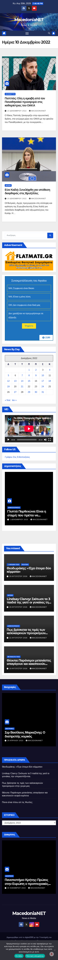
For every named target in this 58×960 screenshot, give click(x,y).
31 (43, 392)
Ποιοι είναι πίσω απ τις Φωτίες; (17, 802)
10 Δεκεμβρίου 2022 (17, 111)
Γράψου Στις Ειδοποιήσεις (17, 457)
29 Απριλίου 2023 (15, 741)
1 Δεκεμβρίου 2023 (19, 519)
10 (43, 375)
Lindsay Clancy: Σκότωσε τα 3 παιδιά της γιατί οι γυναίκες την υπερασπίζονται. (28, 602)
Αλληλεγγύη (10, 94)
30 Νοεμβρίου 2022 (16, 888)
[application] (29, 428)
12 (8, 381)
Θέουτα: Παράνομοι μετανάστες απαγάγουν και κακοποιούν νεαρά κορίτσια (29, 663)
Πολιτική (25, 564)
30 (36, 392)
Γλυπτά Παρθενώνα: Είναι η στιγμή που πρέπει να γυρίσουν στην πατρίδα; (26, 515)
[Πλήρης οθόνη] (49, 439)
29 (29, 392)
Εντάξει (19, 956)
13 (15, 381)
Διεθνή (8, 185)
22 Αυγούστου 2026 (18, 638)
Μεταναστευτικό (14, 656)
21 (22, 386)
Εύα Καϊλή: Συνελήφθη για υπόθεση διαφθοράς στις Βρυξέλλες (27, 191)
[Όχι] (54, 950)
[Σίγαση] (45, 439)
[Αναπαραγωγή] (8, 439)
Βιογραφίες (10, 728)
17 (43, 381)
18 (49, 381)
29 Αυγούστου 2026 (18, 576)
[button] (49, 33)
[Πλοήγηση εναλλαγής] (27, 33)
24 (43, 386)
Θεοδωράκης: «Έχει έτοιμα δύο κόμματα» (29, 570)
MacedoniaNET (29, 19)
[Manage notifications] (52, 954)
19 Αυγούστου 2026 (18, 669)
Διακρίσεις (9, 876)
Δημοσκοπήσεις (14, 507)
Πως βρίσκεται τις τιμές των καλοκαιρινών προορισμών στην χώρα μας (26, 633)
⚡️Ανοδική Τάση (13, 564)
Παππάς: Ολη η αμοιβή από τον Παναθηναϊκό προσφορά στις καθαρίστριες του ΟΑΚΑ (25, 102)
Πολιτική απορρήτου (35, 956)
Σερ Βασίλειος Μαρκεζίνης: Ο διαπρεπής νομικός (25, 734)
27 (15, 392)
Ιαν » (14, 400)
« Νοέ (7, 400)
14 (22, 381)
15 (29, 381)
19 (8, 386)
